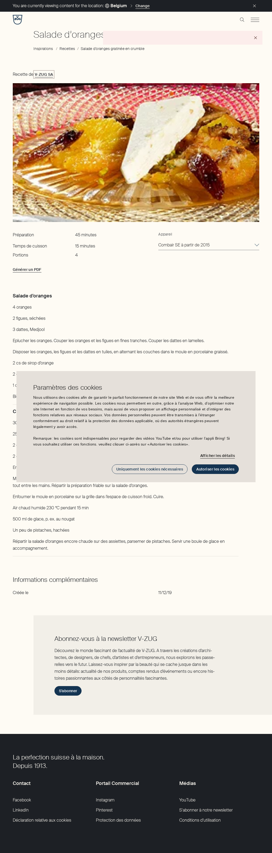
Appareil (165, 234)
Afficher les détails (217, 455)
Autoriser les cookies (215, 469)
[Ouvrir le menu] (255, 19)
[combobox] (208, 245)
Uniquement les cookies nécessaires (149, 469)
